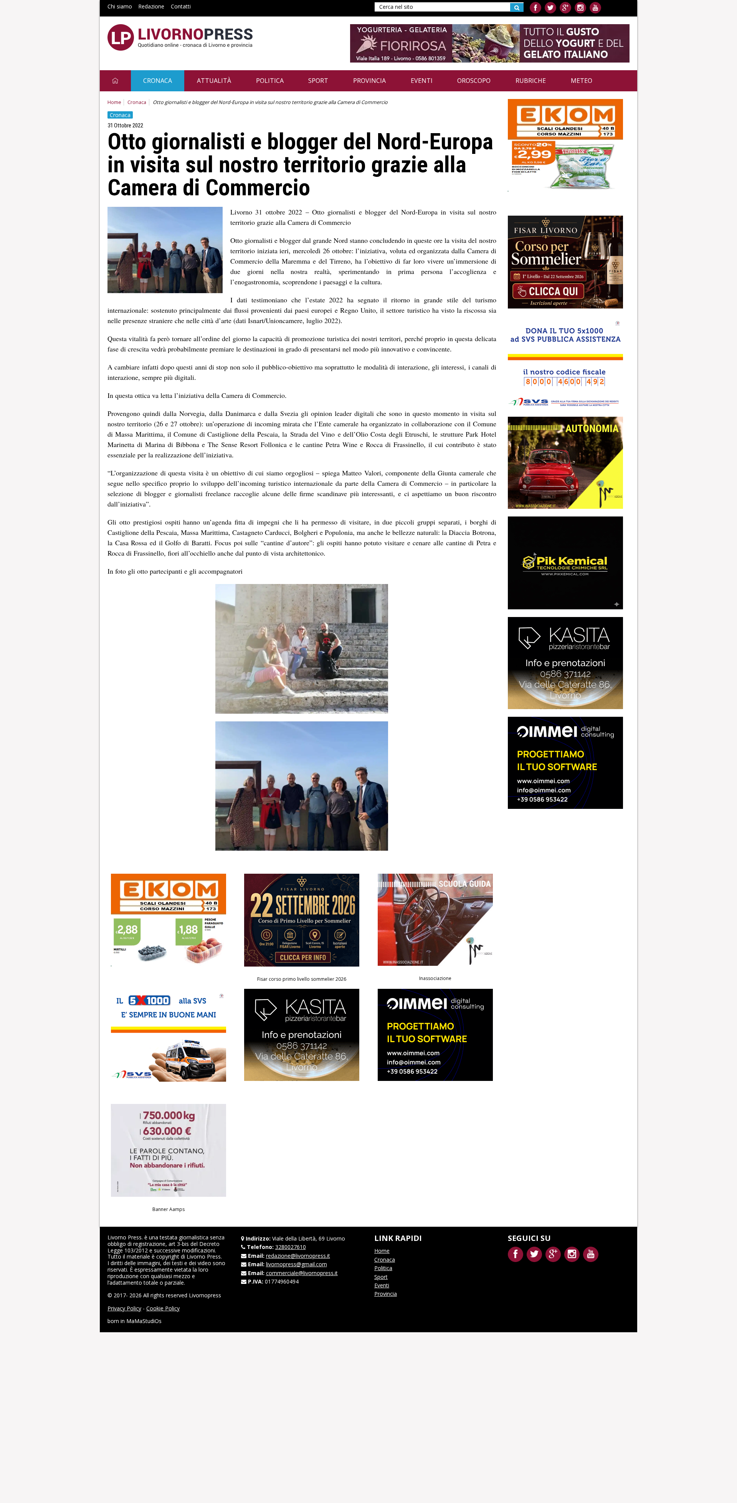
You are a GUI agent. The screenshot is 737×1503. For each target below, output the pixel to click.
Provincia (369, 80)
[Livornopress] (180, 37)
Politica (270, 80)
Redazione (151, 6)
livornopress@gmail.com (296, 1264)
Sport (318, 80)
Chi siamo (119, 6)
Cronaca (157, 80)
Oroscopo (474, 80)
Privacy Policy (124, 1308)
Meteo (581, 80)
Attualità (214, 80)
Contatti (181, 6)
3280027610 (290, 1247)
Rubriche (531, 80)
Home (114, 102)
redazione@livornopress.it (298, 1255)
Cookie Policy (163, 1308)
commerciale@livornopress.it (302, 1273)
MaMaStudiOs (144, 1321)
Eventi (422, 80)
